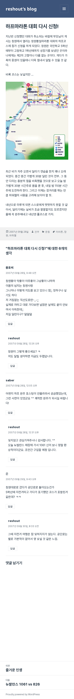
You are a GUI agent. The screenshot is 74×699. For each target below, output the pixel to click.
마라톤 (59, 231)
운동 (47, 231)
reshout (14, 338)
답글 (10, 323)
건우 (37, 231)
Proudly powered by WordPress (23, 694)
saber (10, 380)
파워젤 (12, 235)
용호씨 (9, 267)
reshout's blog (21, 9)
